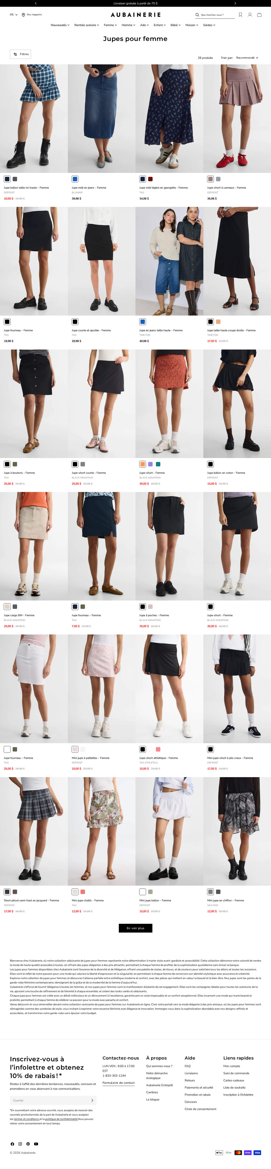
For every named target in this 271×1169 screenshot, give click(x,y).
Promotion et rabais (197, 1095)
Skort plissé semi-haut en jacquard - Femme (31, 900)
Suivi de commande (236, 1073)
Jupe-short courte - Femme (89, 473)
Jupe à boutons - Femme (19, 473)
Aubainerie (28, 1153)
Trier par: (227, 58)
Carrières (152, 1092)
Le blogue (152, 1099)
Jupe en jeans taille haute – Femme (161, 330)
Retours (190, 1080)
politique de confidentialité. (61, 1119)
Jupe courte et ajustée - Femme (91, 330)
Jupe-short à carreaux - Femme (226, 188)
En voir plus (135, 928)
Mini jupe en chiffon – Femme (225, 900)
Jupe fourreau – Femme (86, 615)
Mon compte (231, 1066)
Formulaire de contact (119, 1083)
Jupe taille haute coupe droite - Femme (231, 330)
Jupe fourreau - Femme (18, 330)
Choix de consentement (200, 1109)
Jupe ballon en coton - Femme (226, 473)
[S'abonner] (92, 1100)
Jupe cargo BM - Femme (19, 615)
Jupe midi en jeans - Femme (89, 188)
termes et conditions (26, 1119)
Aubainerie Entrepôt (159, 1085)
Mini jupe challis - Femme (88, 900)
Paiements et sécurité (199, 1088)
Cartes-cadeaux (233, 1080)
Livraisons (191, 1073)
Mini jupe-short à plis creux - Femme (230, 758)
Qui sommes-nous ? (159, 1066)
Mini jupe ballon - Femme (155, 900)
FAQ (188, 1066)
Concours (191, 1102)
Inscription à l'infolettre (238, 1095)
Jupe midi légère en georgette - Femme (163, 188)
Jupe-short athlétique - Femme (158, 758)
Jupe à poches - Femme (154, 615)
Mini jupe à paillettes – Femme (90, 758)
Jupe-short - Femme (152, 473)
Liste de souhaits (234, 1088)
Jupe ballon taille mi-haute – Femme (26, 188)
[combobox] (218, 14)
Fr (11, 15)
